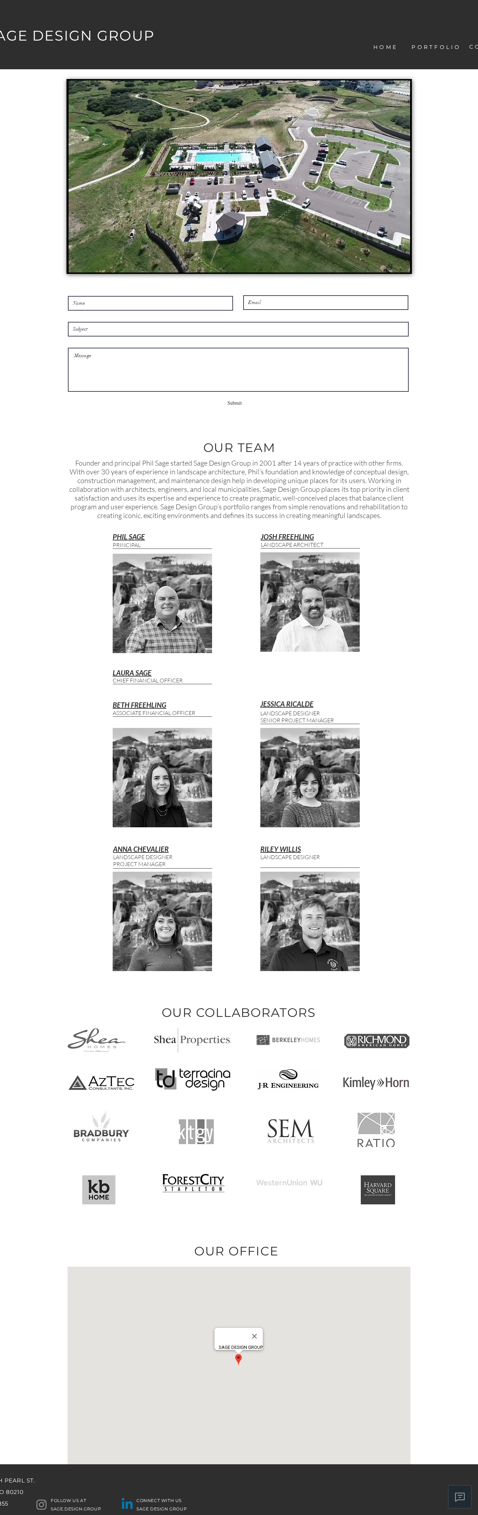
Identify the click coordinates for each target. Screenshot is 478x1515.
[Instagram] (41, 1505)
